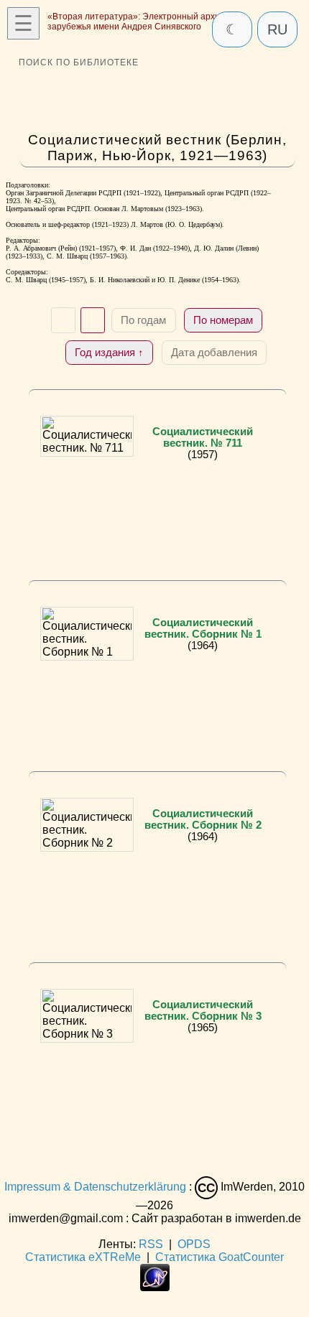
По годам (143, 320)
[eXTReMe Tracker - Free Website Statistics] (155, 1287)
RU (277, 29)
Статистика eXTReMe (83, 1257)
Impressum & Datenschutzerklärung (95, 1187)
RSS (151, 1244)
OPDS (194, 1244)
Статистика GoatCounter (219, 1257)
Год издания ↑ (109, 352)
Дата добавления (214, 352)
